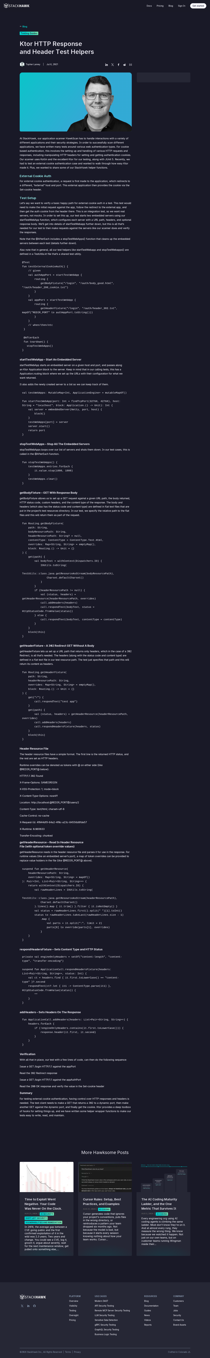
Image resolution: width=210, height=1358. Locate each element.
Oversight (73, 1315)
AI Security (47, 1214)
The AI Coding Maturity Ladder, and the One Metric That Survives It (159, 1203)
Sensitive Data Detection (106, 1320)
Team (175, 1306)
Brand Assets (179, 1325)
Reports (148, 1325)
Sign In (181, 5)
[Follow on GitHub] (34, 1305)
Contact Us (178, 1320)
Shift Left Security (36, 1218)
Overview (73, 1301)
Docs (149, 5)
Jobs (175, 1310)
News (147, 1315)
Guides (147, 1310)
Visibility (73, 1306)
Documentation (151, 1306)
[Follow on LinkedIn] (28, 1305)
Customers (178, 1301)
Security (177, 1315)
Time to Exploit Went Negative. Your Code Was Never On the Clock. (43, 1203)
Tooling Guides (29, 33)
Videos (147, 1320)
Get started (198, 5)
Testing (72, 1310)
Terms (68, 1352)
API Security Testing (104, 1306)
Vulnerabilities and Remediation (43, 1222)
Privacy (77, 1352)
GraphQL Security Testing (107, 1329)
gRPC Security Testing (105, 1325)
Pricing (160, 5)
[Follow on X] (22, 1305)
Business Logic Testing (106, 1334)
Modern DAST (101, 1301)
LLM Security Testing (105, 1315)
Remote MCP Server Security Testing (112, 1310)
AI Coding (104, 1209)
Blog (170, 5)
